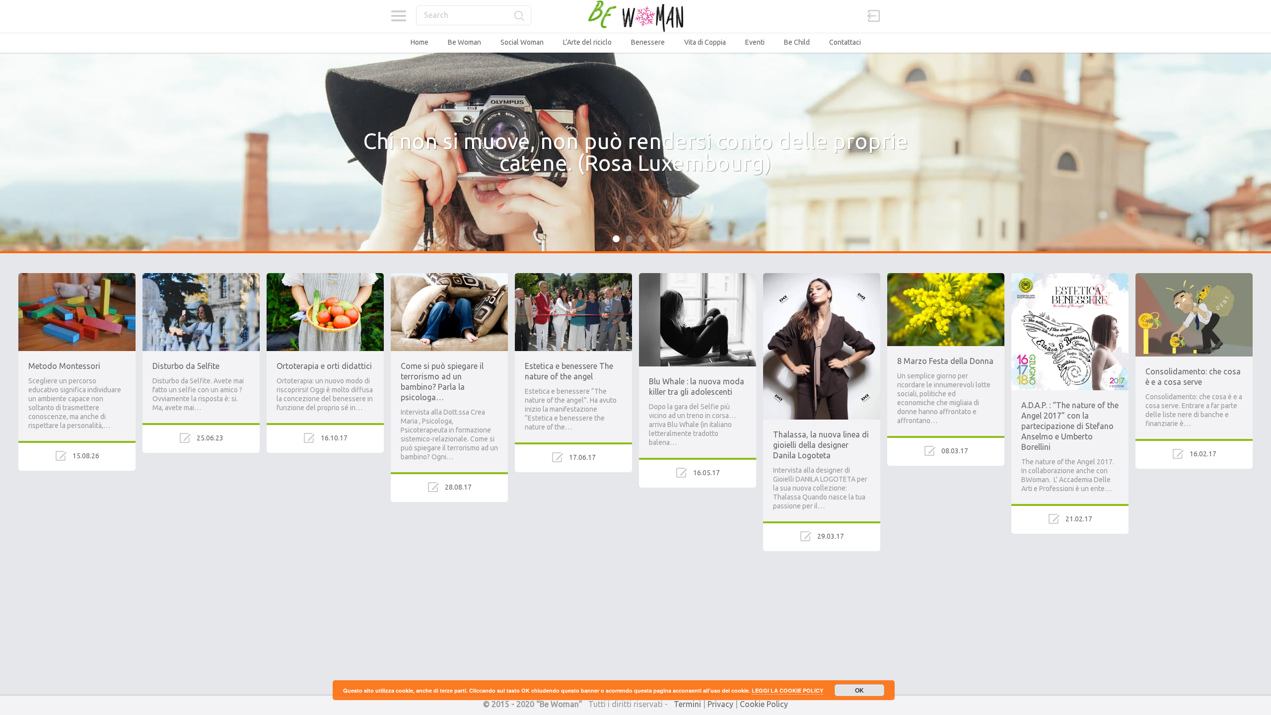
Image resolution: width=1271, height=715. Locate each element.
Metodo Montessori (64, 365)
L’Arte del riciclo (587, 42)
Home (419, 42)
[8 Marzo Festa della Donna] (945, 277)
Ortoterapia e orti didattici (324, 365)
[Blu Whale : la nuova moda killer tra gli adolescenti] (697, 277)
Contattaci (845, 42)
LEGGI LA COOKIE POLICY (787, 690)
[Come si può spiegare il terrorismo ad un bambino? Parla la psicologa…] (449, 277)
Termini (687, 704)
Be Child (797, 42)
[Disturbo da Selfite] (201, 277)
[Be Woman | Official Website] (635, 16)
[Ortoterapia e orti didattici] (325, 277)
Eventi (755, 42)
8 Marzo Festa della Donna (945, 361)
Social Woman (522, 42)
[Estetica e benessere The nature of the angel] (573, 277)
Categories (398, 15)
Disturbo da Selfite (185, 365)
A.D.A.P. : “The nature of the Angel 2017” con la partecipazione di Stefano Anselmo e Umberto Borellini (1070, 426)
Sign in (873, 16)
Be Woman (464, 42)
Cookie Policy (764, 704)
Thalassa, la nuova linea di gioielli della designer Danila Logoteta (821, 445)
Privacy (720, 704)
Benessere (648, 42)
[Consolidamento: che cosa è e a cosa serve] (1194, 277)
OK (859, 690)
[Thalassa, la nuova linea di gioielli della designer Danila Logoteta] (821, 277)
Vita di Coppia (705, 42)
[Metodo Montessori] (77, 277)
